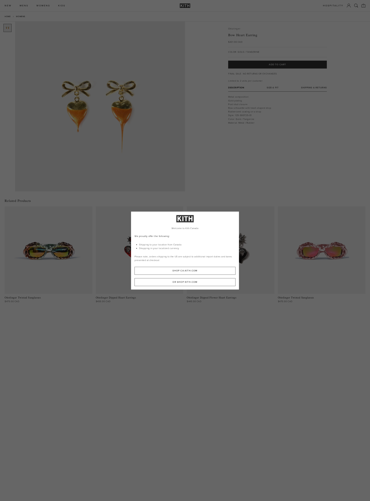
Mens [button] (24, 5)
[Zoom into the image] (100, 106)
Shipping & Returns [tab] (314, 87)
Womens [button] (43, 5)
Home (8, 16)
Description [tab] (236, 87)
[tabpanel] (277, 110)
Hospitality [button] (333, 5)
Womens (20, 16)
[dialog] (185, 250)
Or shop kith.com (184, 282)
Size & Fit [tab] (272, 87)
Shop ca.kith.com (184, 270)
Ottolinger (234, 28)
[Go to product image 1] (7, 28)
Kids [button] (61, 5)
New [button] (8, 5)
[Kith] (185, 5)
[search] (356, 6)
